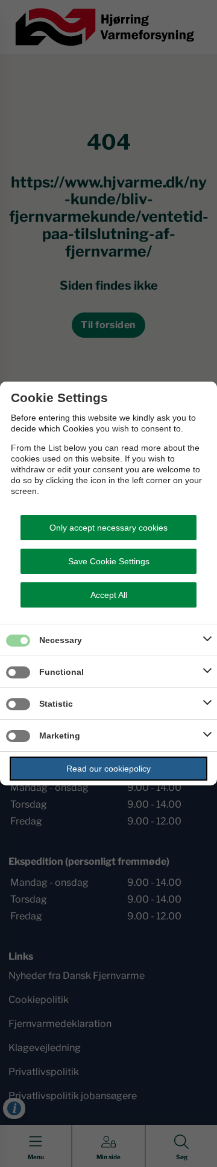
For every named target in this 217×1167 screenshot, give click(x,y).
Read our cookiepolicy (108, 768)
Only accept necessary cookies (108, 527)
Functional (61, 672)
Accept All (108, 595)
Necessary (60, 640)
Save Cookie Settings (108, 561)
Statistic (56, 703)
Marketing (59, 735)
